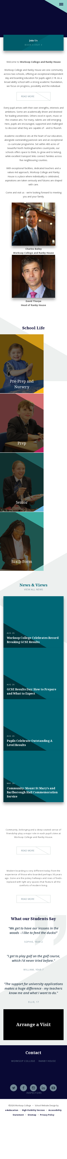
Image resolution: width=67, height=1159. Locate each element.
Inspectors (33, 1092)
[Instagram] (33, 1087)
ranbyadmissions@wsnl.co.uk (33, 1079)
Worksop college (23, 1060)
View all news (33, 589)
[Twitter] (13, 1087)
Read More (27, 96)
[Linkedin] (43, 1087)
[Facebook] (23, 1087)
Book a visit (33, 44)
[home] (33, 17)
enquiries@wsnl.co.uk (33, 1084)
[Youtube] (53, 1087)
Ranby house (47, 1060)
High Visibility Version (33, 1110)
